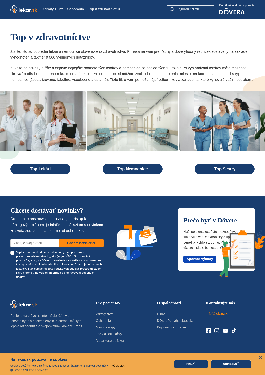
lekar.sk (21, 268)
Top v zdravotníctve (104, 9)
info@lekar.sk (217, 314)
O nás (161, 314)
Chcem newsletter (81, 243)
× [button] (260, 357)
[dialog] (132, 364)
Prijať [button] (191, 364)
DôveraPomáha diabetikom (176, 320)
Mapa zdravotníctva (110, 340)
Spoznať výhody (200, 259)
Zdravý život (52, 9)
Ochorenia (75, 9)
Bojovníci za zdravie (171, 327)
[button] (67, 370)
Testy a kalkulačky (109, 334)
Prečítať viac (117, 365)
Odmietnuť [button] (231, 364)
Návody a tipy (106, 327)
